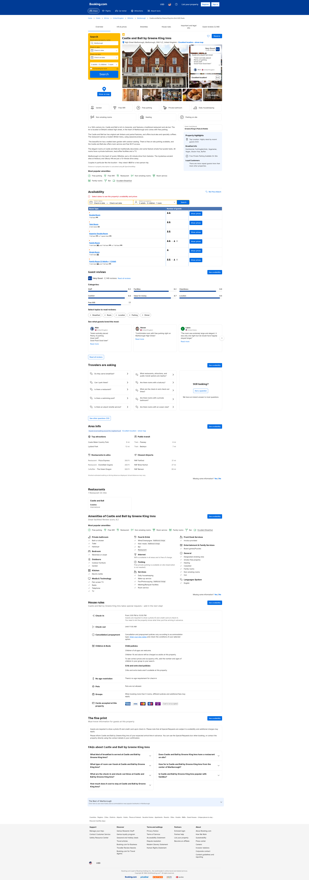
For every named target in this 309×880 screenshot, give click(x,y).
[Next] (219, 65)
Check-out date (95, 54)
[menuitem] (94, 11)
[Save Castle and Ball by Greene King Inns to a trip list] (208, 36)
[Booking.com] (98, 4)
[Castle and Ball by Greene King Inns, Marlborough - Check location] (123, 42)
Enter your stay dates (138, 637)
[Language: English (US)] (169, 4)
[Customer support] (176, 4)
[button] (104, 64)
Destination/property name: (100, 40)
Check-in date (95, 47)
